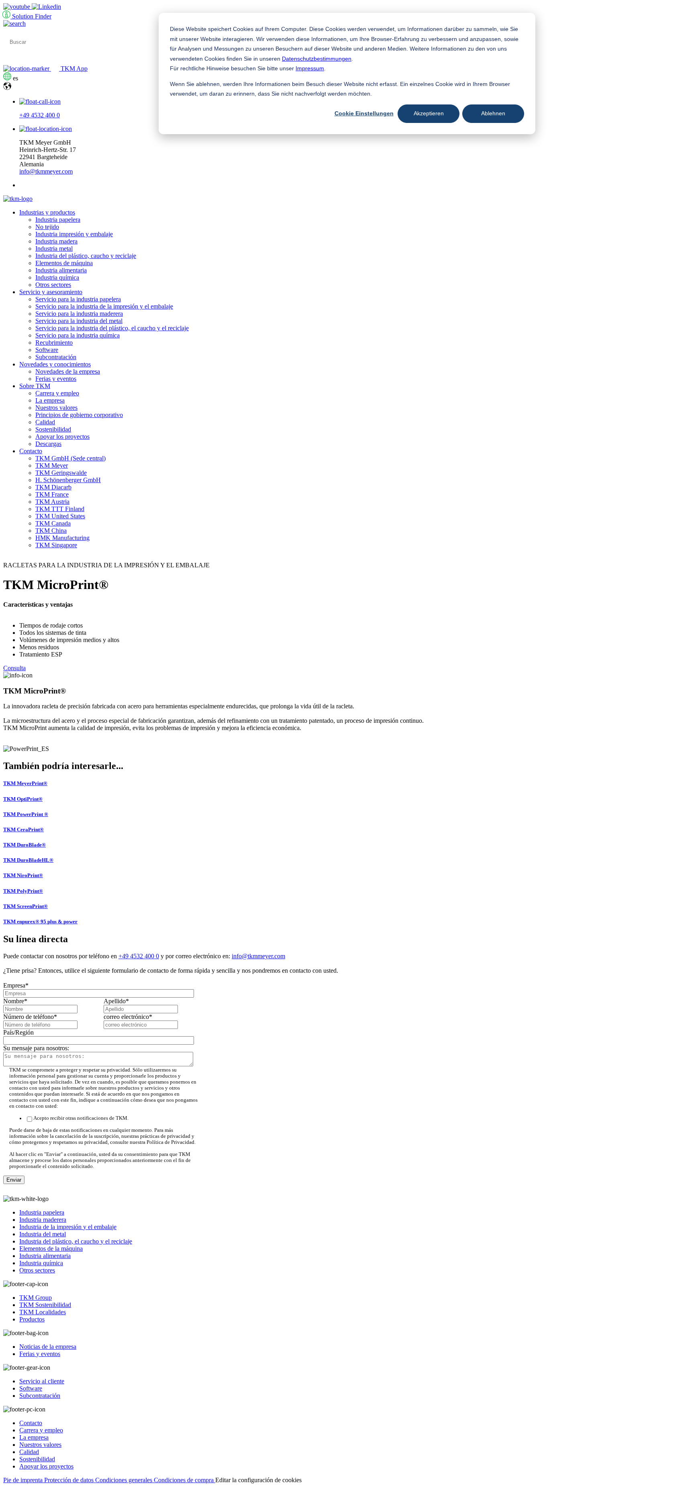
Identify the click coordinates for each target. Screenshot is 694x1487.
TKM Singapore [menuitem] (56, 545)
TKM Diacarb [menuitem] (53, 487)
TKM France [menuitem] (52, 494)
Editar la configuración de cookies (258, 1480)
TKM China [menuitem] (51, 530)
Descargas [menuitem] (48, 443)
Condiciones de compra (184, 1480)
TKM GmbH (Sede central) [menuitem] (70, 458)
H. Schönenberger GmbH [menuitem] (68, 480)
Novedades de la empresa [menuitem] (67, 371)
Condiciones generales (124, 1480)
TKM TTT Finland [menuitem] (59, 508)
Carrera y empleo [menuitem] (57, 393)
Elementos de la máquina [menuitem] (51, 1248)
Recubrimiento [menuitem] (54, 342)
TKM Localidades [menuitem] (42, 1312)
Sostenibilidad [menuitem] (53, 429)
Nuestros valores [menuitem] (56, 407)
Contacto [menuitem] (30, 451)
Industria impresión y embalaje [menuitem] (74, 234)
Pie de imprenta (23, 1480)
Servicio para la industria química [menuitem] (77, 335)
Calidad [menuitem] (45, 422)
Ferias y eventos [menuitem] (55, 378)
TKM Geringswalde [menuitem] (61, 472)
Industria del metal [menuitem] (42, 1234)
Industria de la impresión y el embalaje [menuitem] (67, 1226)
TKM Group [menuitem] (35, 1297)
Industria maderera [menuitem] (42, 1219)
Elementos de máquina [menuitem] (64, 263)
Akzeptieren (429, 113)
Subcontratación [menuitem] (55, 357)
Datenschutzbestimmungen (316, 58)
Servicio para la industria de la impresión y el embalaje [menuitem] (104, 306)
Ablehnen (493, 113)
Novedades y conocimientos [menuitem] (55, 364)
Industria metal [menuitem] (54, 248)
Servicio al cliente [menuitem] (41, 1381)
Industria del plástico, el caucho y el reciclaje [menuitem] (75, 1241)
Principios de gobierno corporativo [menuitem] (79, 414)
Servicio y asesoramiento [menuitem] (50, 291)
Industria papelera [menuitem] (57, 219)
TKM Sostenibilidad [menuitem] (45, 1304)
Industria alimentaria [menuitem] (61, 270)
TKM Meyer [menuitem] (51, 465)
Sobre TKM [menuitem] (34, 385)
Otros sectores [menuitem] (53, 284)
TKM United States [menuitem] (60, 516)
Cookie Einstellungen (364, 113)
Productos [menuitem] (32, 1319)
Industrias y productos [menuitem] (47, 212)
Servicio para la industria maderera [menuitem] (79, 313)
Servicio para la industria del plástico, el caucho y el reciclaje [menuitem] (112, 328)
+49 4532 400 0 (39, 115)
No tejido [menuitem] (47, 226)
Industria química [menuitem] (57, 277)
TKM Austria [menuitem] (52, 501)
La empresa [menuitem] (50, 400)
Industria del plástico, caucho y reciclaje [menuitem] (85, 255)
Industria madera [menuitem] (56, 241)
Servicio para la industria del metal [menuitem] (78, 320)
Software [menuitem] (46, 349)
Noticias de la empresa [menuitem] (47, 1346)
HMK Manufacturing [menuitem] (62, 537)
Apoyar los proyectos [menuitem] (62, 436)
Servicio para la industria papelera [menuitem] (78, 299)
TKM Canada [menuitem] (53, 523)
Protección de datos (69, 1480)
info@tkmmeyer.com (46, 171)
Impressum (310, 68)
